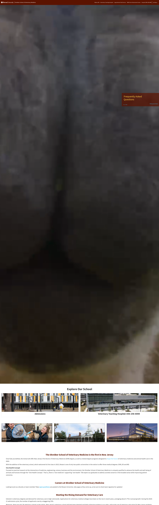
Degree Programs (60, 439)
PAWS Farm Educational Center (134, 2)
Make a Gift (97, 2)
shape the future (112, 459)
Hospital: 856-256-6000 (146, 2)
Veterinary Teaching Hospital (106, 2)
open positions (44, 487)
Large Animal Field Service (120, 2)
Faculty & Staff (6, 439)
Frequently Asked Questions (115, 439)
